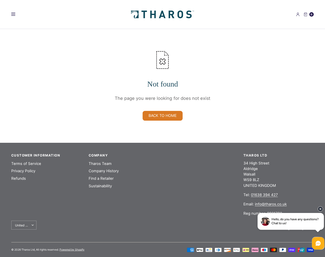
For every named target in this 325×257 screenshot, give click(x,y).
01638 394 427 (264, 195)
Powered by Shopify (71, 249)
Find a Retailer (101, 178)
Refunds (18, 178)
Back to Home (163, 115)
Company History (104, 171)
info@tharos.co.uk (271, 204)
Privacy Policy (23, 171)
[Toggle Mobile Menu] (16, 14)
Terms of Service (26, 163)
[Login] (298, 14)
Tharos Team (100, 163)
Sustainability (100, 186)
